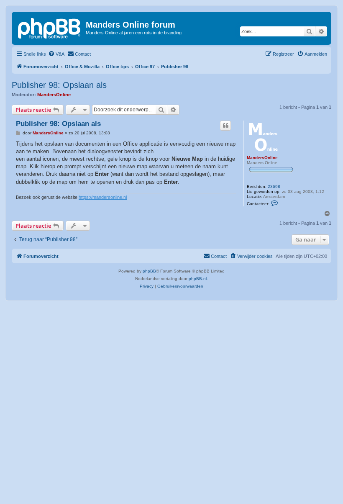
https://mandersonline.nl (103, 197)
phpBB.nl (198, 278)
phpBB (149, 271)
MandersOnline (54, 94)
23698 (274, 186)
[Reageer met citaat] (225, 126)
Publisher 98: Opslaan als (59, 85)
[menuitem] (56, 54)
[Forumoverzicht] (50, 27)
